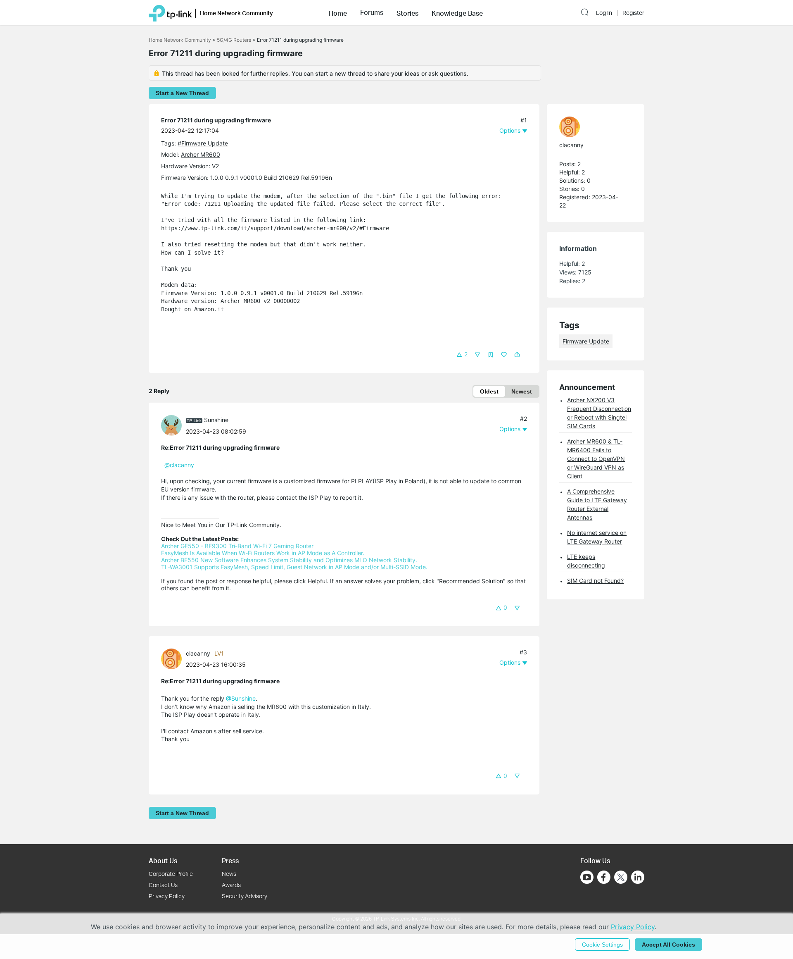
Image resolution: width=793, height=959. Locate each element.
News (229, 873)
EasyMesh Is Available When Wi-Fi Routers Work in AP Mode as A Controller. (262, 552)
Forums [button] (371, 12)
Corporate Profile (171, 873)
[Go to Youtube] (587, 877)
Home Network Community (180, 40)
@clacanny (179, 464)
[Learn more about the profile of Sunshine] (173, 424)
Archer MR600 (200, 154)
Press (230, 860)
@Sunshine (241, 698)
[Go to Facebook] (603, 877)
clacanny (198, 653)
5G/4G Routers (234, 40)
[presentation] (171, 425)
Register (633, 13)
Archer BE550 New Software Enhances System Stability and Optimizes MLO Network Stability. (289, 559)
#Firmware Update (203, 143)
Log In (604, 13)
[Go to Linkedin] (637, 877)
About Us (163, 860)
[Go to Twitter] (620, 878)
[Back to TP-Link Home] (170, 12)
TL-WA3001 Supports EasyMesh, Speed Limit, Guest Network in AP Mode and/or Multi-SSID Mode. (294, 566)
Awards (231, 884)
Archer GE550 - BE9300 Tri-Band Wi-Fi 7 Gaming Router (237, 545)
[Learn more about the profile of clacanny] (173, 658)
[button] (338, 12)
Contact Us (163, 884)
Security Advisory (244, 895)
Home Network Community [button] (236, 13)
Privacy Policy (167, 895)
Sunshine (216, 419)
